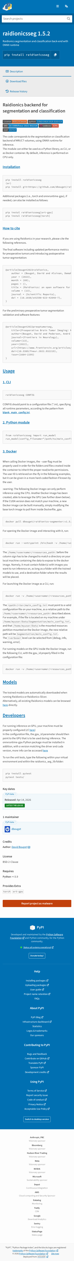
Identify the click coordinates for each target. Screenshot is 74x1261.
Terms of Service (35, 1090)
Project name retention (36, 994)
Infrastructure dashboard (36, 1021)
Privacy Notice (35, 1104)
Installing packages (36, 980)
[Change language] (66, 6)
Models (10, 682)
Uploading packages (35, 985)
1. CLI (7, 382)
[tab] (37, 71)
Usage (9, 371)
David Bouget (19, 847)
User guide (35, 989)
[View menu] (57, 6)
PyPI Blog (36, 1017)
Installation (11, 167)
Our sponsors (37, 1035)
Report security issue (37, 1095)
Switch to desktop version (37, 1119)
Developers (14, 715)
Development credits (35, 1072)
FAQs (37, 998)
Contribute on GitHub (36, 1058)
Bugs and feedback (37, 1054)
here (5, 705)
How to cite (11, 228)
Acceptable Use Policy (35, 1109)
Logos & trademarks (37, 1030)
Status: (37, 947)
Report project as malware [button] (37, 903)
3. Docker (10, 451)
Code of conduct (35, 1099)
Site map (55, 1253)
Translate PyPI (35, 1063)
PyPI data (9, 794)
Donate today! (37, 955)
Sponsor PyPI (37, 1067)
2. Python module (16, 422)
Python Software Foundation (42, 1250)
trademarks (18, 1250)
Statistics (37, 1026)
